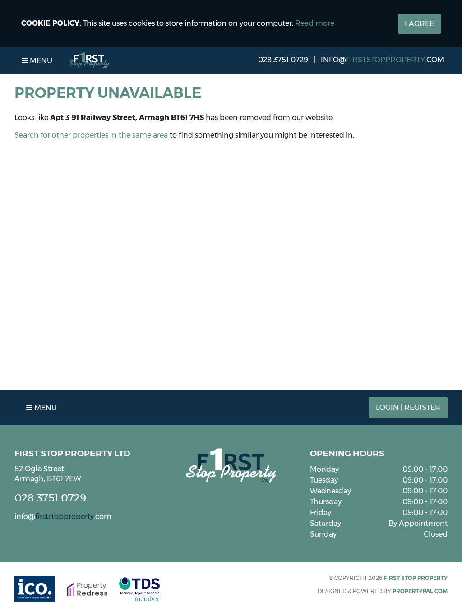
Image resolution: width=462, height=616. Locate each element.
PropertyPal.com (420, 591)
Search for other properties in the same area (91, 135)
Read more (314, 23)
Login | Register (408, 407)
